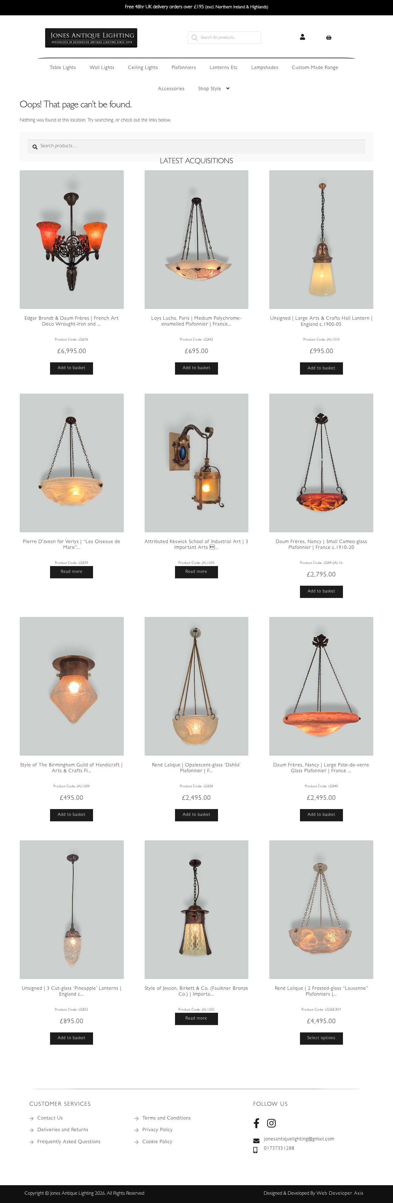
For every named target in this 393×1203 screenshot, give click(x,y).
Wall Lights (102, 68)
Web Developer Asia (340, 1193)
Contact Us (50, 1118)
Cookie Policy (157, 1142)
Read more (72, 572)
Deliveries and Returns (62, 1130)
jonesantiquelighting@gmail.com (299, 1139)
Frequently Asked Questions (69, 1142)
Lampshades (264, 68)
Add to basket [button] (71, 368)
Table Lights (63, 68)
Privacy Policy (157, 1130)
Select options (321, 1038)
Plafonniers (184, 68)
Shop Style (209, 89)
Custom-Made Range (315, 68)
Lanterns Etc (224, 68)
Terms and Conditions (166, 1118)
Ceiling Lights (143, 68)
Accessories (171, 89)
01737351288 (279, 1148)
